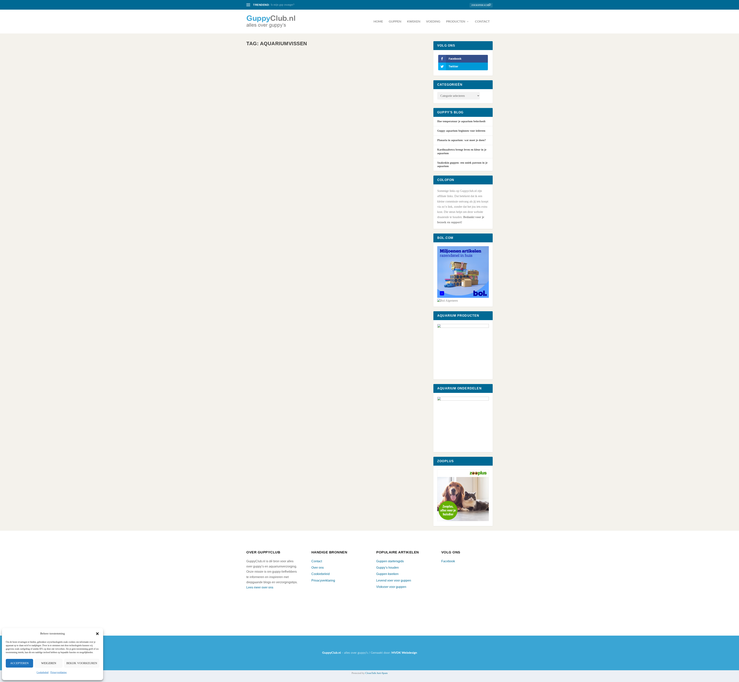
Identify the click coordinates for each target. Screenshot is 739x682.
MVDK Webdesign (404, 652)
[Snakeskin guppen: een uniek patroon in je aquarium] (307, 311)
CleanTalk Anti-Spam (376, 673)
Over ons (317, 567)
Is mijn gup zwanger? (282, 4)
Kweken (413, 21)
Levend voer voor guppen (393, 580)
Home (378, 21)
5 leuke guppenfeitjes (271, 241)
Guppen (395, 21)
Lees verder (263, 150)
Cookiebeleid (42, 672)
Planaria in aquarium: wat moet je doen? (461, 140)
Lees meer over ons (259, 587)
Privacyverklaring (58, 672)
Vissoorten (312, 135)
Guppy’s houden (387, 567)
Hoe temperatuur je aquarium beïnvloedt (461, 121)
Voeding (433, 21)
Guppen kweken (387, 574)
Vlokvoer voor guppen (391, 586)
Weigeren (48, 663)
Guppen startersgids (390, 561)
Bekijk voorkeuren (81, 663)
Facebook (448, 561)
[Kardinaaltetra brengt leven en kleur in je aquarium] (308, 86)
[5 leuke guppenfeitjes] (307, 199)
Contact (482, 21)
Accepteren (19, 663)
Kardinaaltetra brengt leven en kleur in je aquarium (301, 128)
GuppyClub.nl (261, 135)
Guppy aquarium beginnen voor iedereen (461, 130)
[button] (97, 634)
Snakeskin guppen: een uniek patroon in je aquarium (299, 354)
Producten (455, 21)
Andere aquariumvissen (295, 135)
